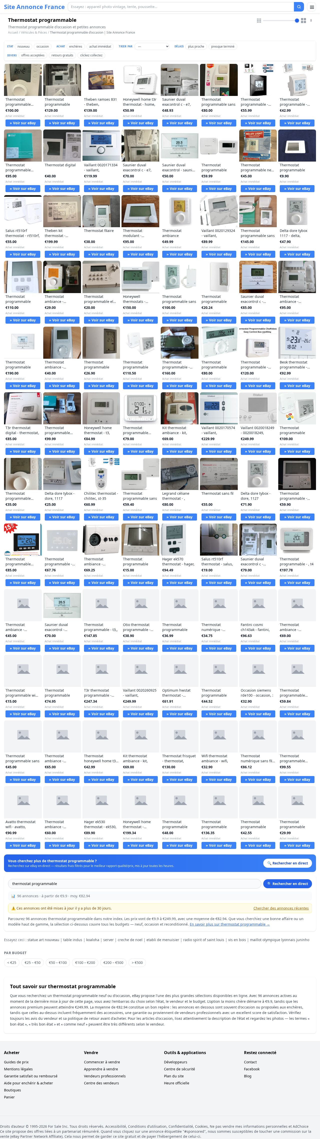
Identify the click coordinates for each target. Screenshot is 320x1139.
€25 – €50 (32, 962)
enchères (75, 46)
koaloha (92, 939)
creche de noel (130, 939)
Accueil (13, 33)
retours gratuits (62, 55)
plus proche (196, 46)
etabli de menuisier (162, 939)
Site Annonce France (34, 7)
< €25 (11, 962)
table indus (72, 939)
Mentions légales (18, 1069)
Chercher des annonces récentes (281, 908)
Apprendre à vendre (101, 1069)
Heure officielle (176, 1083)
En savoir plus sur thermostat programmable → (230, 924)
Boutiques (12, 1090)
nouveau (24, 46)
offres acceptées (32, 55)
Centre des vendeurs (101, 1083)
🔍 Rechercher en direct (287, 883)
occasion (42, 46)
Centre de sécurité (179, 1069)
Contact (250, 1062)
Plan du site (174, 1076)
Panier (9, 1097)
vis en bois (237, 939)
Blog (248, 1076)
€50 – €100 (58, 962)
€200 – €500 (113, 962)
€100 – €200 (85, 962)
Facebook (252, 1069)
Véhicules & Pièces (34, 32)
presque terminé (222, 46)
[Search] (299, 7)
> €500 (137, 962)
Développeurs (175, 1062)
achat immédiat (100, 46)
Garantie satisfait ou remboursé (31, 1076)
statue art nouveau (43, 939)
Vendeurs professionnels (105, 1076)
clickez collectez (91, 55)
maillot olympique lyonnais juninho (279, 939)
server (108, 939)
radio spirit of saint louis (203, 939)
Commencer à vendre (102, 1062)
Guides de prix (16, 1062)
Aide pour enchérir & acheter (28, 1083)
